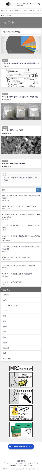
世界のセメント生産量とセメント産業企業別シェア (21, 63)
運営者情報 (21, 461)
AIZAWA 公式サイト (15, 10)
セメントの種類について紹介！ (13, 130)
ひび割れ (6, 294)
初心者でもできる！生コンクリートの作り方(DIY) (19, 206)
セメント (6, 300)
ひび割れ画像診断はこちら (22, 446)
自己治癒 (6, 348)
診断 (4, 353)
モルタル (6, 310)
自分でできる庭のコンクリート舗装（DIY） (17, 257)
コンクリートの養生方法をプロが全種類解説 (17, 274)
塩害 (4, 321)
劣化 (4, 316)
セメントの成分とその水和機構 (13, 163)
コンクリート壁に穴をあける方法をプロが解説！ (18, 265)
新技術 (5, 326)
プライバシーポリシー (24, 465)
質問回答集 (7, 358)
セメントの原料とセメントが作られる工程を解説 (20, 97)
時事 (4, 332)
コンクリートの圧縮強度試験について (15, 282)
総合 (4, 337)
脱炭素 (5, 342)
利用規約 (13, 465)
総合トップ (4, 10)
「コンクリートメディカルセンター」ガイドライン (21, 463)
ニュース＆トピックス (11, 305)
